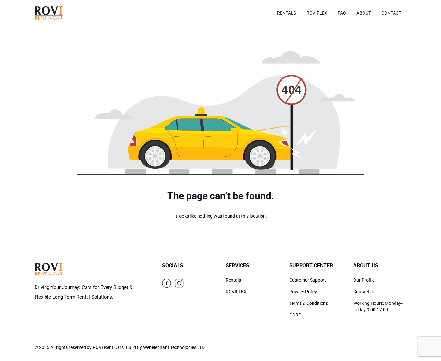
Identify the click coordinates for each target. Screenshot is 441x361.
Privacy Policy (303, 291)
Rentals (233, 280)
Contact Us (364, 291)
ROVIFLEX (236, 291)
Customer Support (307, 280)
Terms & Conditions (308, 303)
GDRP (295, 314)
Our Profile (363, 280)
